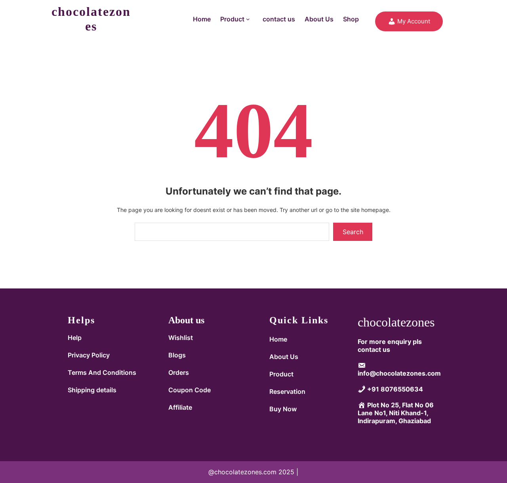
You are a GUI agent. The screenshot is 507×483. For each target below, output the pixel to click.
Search (353, 232)
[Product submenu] (249, 19)
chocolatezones (91, 18)
